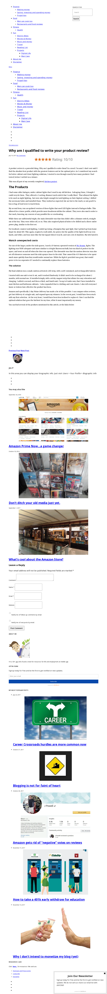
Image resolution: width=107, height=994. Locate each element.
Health (20, 30)
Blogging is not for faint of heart (37, 786)
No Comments (21, 155)
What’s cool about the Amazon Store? (36, 559)
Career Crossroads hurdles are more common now (49, 744)
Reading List (22, 47)
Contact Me (16, 974)
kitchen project (51, 182)
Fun (14, 33)
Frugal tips (21, 15)
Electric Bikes (23, 36)
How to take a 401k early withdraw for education (49, 899)
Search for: (77, 7)
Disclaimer (17, 62)
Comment (12, 580)
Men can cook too (24, 21)
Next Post (25, 350)
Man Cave (25, 56)
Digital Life (26, 53)
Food (15, 18)
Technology (13, 145)
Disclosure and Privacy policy (22, 971)
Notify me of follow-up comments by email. (26, 615)
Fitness (16, 27)
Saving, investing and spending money (33, 12)
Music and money (24, 41)
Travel (20, 44)
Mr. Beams (81, 246)
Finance (16, 7)
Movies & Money (24, 39)
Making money (23, 9)
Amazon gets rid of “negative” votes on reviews (47, 843)
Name (11, 587)
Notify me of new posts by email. (22, 622)
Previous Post (14, 350)
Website (11, 605)
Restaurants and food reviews (30, 24)
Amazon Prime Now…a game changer (36, 446)
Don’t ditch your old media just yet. (34, 503)
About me (17, 59)
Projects (20, 50)
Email (11, 596)
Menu (10, 67)
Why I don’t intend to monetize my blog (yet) (45, 956)
